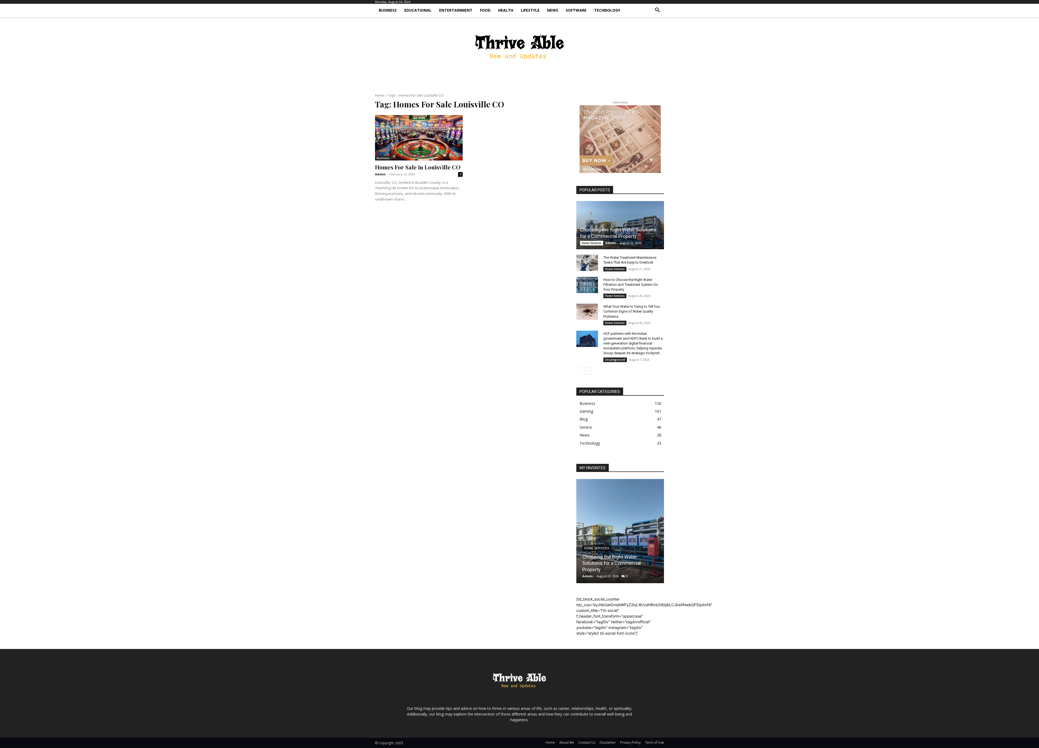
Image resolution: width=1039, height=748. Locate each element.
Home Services (591, 243)
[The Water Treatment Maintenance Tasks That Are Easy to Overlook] (587, 263)
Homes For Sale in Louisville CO (418, 167)
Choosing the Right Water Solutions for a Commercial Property (611, 563)
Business (383, 158)
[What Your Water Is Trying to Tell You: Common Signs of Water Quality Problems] (587, 312)
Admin (380, 174)
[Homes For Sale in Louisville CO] (419, 137)
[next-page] (588, 371)
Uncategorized (615, 360)
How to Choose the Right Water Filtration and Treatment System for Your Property (630, 284)
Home (379, 95)
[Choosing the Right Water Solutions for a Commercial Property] (620, 225)
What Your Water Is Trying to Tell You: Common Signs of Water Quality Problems (632, 311)
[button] (657, 10)
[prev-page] (579, 371)
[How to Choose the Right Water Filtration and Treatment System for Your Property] (587, 285)
